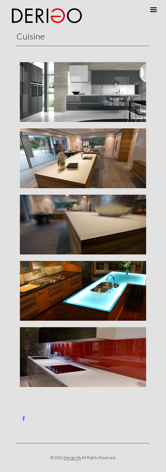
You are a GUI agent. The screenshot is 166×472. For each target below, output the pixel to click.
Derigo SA (72, 457)
